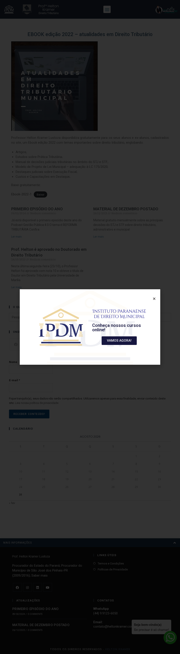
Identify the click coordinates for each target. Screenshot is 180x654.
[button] (119, 340)
